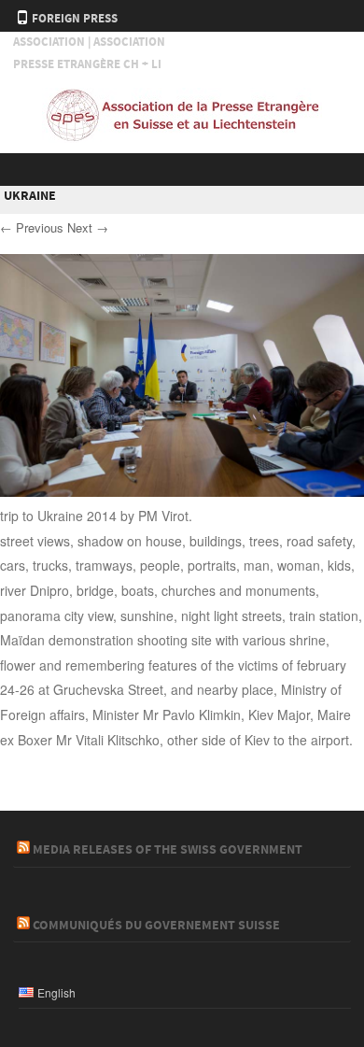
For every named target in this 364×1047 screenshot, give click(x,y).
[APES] (182, 137)
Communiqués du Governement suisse (156, 925)
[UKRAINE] (182, 491)
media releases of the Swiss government (167, 850)
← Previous (31, 227)
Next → (87, 227)
